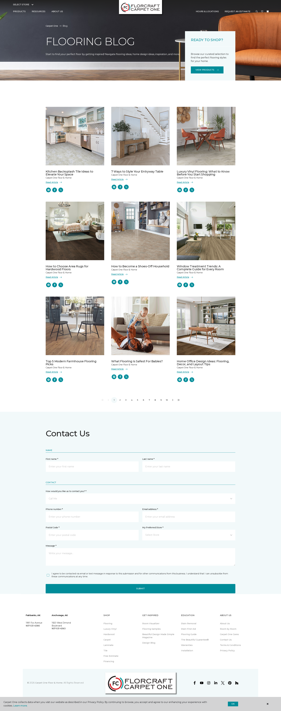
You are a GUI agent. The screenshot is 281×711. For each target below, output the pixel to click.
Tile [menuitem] (105, 650)
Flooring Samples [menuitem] (151, 629)
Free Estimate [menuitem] (110, 656)
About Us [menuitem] (225, 623)
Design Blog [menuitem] (148, 642)
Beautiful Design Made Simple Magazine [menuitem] (158, 636)
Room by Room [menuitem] (228, 629)
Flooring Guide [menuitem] (189, 634)
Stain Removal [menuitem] (188, 623)
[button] (256, 11)
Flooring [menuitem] (107, 623)
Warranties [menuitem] (187, 645)
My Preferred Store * (152, 527)
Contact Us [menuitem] (226, 639)
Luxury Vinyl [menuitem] (109, 629)
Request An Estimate (237, 11)
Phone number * (54, 509)
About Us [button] (57, 11)
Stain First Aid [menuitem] (188, 629)
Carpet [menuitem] (107, 639)
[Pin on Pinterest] (48, 190)
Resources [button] (38, 11)
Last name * (148, 459)
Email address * (150, 509)
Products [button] (19, 11)
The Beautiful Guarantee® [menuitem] (195, 639)
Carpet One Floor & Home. (49, 682)
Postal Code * (52, 527)
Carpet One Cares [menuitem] (229, 634)
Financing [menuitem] (108, 661)
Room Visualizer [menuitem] (150, 623)
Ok (232, 704)
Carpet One (52, 26)
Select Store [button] (21, 4)
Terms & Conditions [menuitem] (230, 645)
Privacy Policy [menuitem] (227, 650)
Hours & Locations (207, 11)
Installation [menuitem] (187, 650)
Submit (140, 588)
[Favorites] (262, 11)
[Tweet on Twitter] (60, 190)
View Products (205, 69)
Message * (51, 546)
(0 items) (268, 11)
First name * (52, 459)
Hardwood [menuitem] (108, 634)
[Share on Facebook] (54, 190)
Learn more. (20, 705)
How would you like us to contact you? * (66, 491)
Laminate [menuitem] (108, 645)
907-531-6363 (59, 628)
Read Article (52, 182)
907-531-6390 (33, 625)
